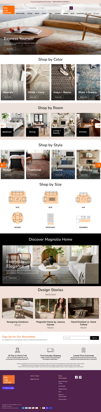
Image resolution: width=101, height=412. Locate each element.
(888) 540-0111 (34, 379)
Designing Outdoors (17, 321)
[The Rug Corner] (8, 10)
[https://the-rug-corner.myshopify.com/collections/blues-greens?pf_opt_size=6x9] (88, 82)
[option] (12, 125)
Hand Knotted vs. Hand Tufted (83, 323)
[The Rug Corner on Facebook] (76, 377)
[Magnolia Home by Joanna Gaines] (50, 308)
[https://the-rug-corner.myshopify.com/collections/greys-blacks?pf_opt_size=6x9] (63, 82)
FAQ (60, 392)
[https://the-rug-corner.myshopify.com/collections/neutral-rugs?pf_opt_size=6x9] (12, 82)
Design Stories (63, 389)
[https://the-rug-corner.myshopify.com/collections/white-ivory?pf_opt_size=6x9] (38, 82)
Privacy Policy (63, 399)
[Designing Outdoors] (17, 308)
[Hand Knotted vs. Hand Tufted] (83, 308)
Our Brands (62, 386)
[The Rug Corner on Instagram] (80, 377)
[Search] (71, 8)
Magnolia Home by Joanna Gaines (50, 323)
